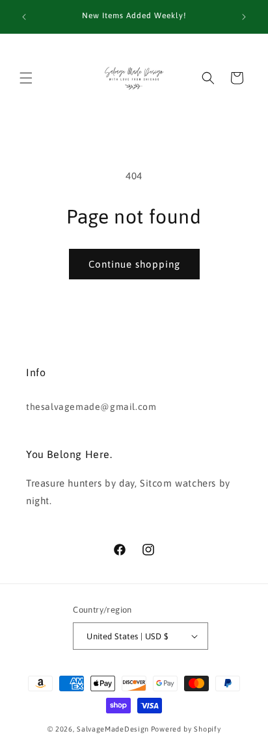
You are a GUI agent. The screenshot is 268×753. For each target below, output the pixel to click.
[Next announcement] (244, 17)
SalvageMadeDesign (113, 729)
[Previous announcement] (24, 17)
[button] (26, 78)
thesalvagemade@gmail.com (91, 407)
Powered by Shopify (186, 729)
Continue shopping (134, 264)
